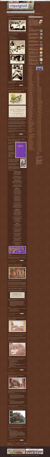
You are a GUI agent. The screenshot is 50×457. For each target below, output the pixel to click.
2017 (37, 82)
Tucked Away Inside (31, 13)
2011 (37, 153)
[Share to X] (21, 260)
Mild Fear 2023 (30, 104)
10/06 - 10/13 (38, 99)
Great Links (30, 86)
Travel (29, 127)
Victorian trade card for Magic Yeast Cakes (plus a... (39, 103)
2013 (37, 86)
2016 (37, 83)
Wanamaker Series (31, 130)
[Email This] (19, 85)
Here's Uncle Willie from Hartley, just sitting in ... (39, 110)
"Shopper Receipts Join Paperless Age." (38, 162)
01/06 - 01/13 (38, 151)
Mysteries (11, 86)
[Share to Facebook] (21, 85)
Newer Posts (9, 443)
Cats (29, 78)
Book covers (11, 261)
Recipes (16, 13)
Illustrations (11, 314)
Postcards (12, 13)
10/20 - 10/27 (38, 97)
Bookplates (30, 75)
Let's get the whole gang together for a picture (39, 101)
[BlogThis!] (20, 85)
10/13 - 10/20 (38, 98)
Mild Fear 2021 (30, 102)
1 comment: (17, 85)
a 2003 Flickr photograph (13, 409)
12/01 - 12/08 (38, 91)
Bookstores (30, 76)
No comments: (17, 260)
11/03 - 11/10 (38, 95)
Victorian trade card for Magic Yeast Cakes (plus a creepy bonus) (16, 91)
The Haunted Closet (31, 137)
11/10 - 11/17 (38, 94)
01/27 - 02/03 (38, 148)
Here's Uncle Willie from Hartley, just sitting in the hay (14, 311)
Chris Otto (12, 85)
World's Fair (30, 131)
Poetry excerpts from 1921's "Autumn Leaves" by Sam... (39, 105)
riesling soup (16, 437)
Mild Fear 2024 (30, 105)
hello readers (30, 88)
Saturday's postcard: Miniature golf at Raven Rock (34, 36)
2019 (37, 80)
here (10, 283)
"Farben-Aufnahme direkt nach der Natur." (16, 280)
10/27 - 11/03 (38, 96)
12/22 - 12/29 (38, 88)
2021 (37, 78)
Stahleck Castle (10, 436)
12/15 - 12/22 (38, 89)
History (29, 89)
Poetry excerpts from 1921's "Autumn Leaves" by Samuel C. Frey (16, 139)
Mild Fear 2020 (30, 101)
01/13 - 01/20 (38, 150)
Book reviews (30, 73)
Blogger (38, 455)
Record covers (30, 120)
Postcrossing (30, 116)
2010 (37, 154)
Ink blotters (30, 93)
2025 (37, 74)
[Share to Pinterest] (22, 85)
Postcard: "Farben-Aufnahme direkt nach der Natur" (13, 309)
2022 (37, 77)
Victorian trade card (20, 118)
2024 (37, 75)
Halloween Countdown (31, 87)
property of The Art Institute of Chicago (15, 286)
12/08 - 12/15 (38, 90)
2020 (37, 79)
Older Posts (25, 443)
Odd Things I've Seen (31, 142)
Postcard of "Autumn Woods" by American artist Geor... (39, 108)
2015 (37, 84)
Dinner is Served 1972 (31, 141)
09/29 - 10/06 (38, 100)
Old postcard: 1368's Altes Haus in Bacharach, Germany (16, 375)
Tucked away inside (31, 128)
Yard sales (30, 132)
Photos (19, 13)
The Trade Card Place (31, 148)
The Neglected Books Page (31, 136)
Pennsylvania (14, 261)
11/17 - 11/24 (38, 93)
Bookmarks (30, 74)
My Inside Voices (30, 140)
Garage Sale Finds (31, 135)
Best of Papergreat (38, 13)
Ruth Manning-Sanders (24, 13)
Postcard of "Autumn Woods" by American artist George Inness (15, 265)
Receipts (30, 118)
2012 (37, 152)
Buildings (30, 77)
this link (17, 131)
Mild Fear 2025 (30, 106)
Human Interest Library (31, 90)
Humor (29, 91)
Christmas (30, 79)
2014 (37, 85)
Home (9, 13)
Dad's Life (30, 80)
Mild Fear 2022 (30, 103)
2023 (37, 76)
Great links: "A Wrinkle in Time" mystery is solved (34, 29)
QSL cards (30, 117)
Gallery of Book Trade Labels (32, 149)
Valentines (30, 129)
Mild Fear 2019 (30, 100)
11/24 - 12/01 (38, 92)
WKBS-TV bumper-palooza (31, 40)
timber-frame (19, 405)
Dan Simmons (23, 82)
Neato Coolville (30, 138)
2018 (37, 81)
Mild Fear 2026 (30, 107)
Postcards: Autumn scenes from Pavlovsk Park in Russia (14, 310)
